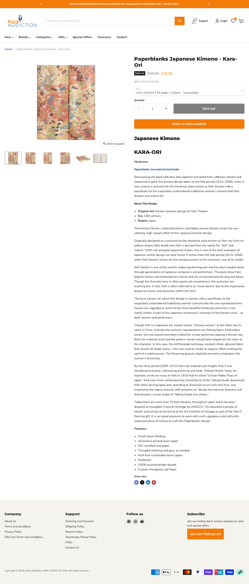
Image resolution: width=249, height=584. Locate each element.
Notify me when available (189, 123)
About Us (10, 521)
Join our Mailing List (205, 534)
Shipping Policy (74, 526)
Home (9, 49)
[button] (13, 158)
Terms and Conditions (18, 526)
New (8, 37)
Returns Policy (74, 532)
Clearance (104, 37)
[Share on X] (142, 482)
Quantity (139, 100)
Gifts (62, 37)
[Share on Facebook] (136, 482)
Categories (43, 37)
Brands (24, 37)
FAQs (68, 542)
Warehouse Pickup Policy (80, 537)
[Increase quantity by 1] (166, 109)
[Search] (179, 21)
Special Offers (82, 37)
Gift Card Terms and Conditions (24, 537)
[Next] (208, 4)
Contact (122, 37)
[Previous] (41, 4)
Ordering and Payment (79, 521)
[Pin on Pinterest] (154, 482)
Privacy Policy (13, 532)
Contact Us (72, 547)
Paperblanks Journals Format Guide (156, 169)
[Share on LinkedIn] (148, 482)
